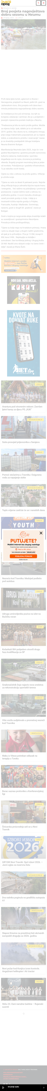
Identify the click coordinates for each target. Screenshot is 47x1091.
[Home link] (6, 3)
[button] (41, 533)
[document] (23, 545)
